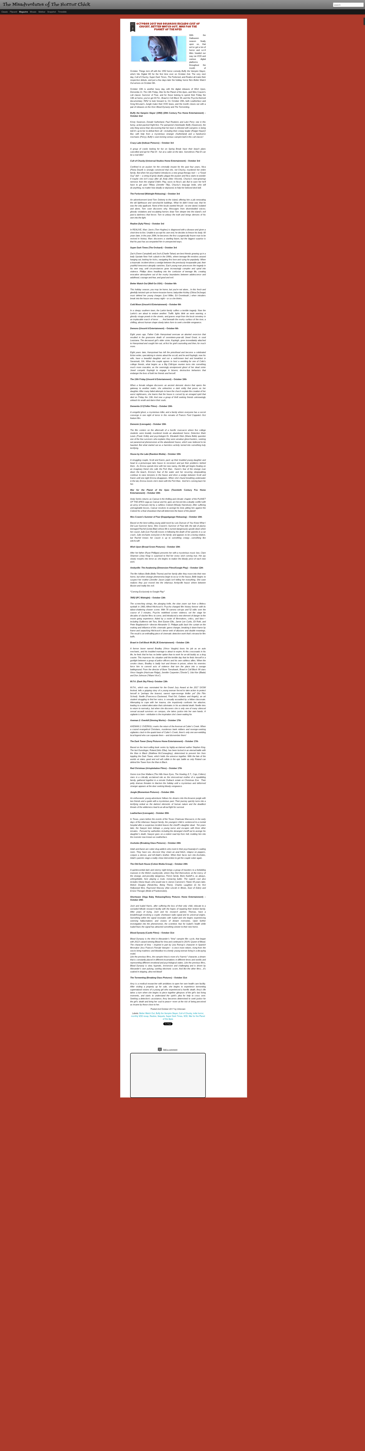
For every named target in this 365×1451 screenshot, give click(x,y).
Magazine (23, 11)
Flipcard (13, 11)
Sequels (161, 1016)
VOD (185, 1016)
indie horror (198, 1013)
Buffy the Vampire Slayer (167, 1013)
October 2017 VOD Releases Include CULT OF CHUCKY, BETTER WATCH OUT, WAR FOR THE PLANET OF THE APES (168, 27)
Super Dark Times (174, 1016)
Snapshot (51, 11)
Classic (4, 11)
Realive (153, 1016)
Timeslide (62, 11)
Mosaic (33, 11)
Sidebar (41, 11)
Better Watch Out (147, 1013)
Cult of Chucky (185, 1013)
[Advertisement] (221, 67)
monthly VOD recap (140, 1016)
